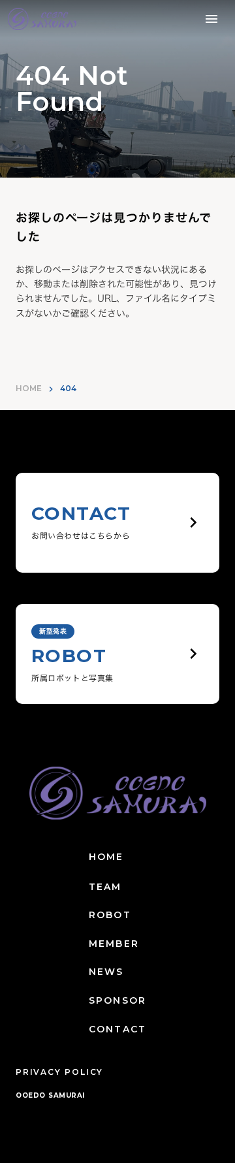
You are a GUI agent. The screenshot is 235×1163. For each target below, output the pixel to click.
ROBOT (110, 915)
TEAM (105, 887)
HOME (29, 388)
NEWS (106, 972)
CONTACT (117, 1029)
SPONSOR (117, 1000)
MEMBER (114, 943)
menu (211, 19)
